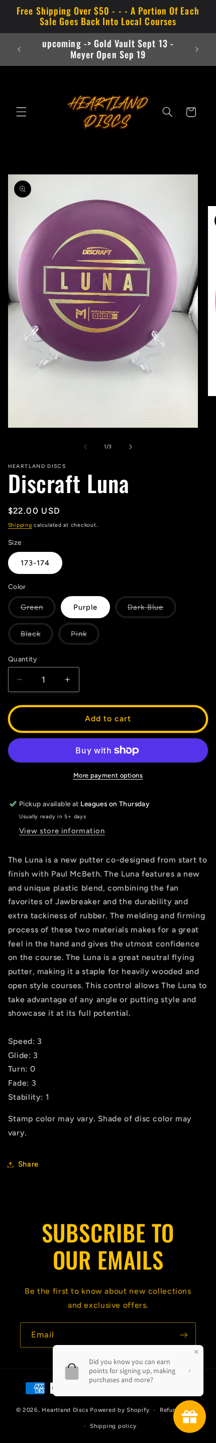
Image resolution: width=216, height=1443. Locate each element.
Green (38, 610)
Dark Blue (152, 610)
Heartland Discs (65, 1409)
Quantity (22, 659)
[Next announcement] (197, 49)
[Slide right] (131, 447)
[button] (21, 112)
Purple (85, 607)
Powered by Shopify (119, 1409)
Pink (85, 637)
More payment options (108, 775)
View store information (62, 830)
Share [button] (28, 1164)
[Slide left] (85, 447)
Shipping (20, 525)
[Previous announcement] (19, 49)
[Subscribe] (183, 1334)
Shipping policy (113, 1425)
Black (37, 637)
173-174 (35, 562)
